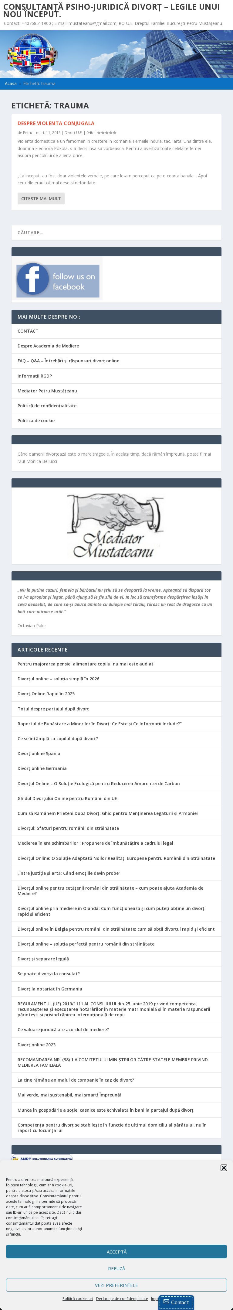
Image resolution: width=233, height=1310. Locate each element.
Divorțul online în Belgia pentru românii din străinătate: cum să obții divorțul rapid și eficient (116, 929)
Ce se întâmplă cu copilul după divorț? (58, 738)
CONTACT (28, 331)
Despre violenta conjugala (56, 123)
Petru (27, 132)
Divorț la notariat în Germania (50, 989)
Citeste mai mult (41, 198)
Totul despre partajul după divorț (53, 709)
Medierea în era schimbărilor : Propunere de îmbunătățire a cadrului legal (95, 843)
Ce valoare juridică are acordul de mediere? (63, 1029)
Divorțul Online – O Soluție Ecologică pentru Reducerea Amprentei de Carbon (99, 783)
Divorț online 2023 (37, 1045)
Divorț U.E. (74, 132)
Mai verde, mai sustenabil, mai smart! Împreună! (69, 1095)
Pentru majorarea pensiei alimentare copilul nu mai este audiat (86, 664)
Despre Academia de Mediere (48, 346)
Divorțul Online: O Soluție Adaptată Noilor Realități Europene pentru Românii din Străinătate (116, 858)
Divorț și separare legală (43, 959)
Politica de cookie (36, 420)
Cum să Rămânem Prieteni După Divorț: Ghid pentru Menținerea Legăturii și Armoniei (108, 813)
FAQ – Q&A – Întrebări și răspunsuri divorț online (68, 361)
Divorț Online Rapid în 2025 (46, 693)
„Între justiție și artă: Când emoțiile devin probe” (69, 873)
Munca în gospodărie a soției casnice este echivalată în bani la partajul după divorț (106, 1110)
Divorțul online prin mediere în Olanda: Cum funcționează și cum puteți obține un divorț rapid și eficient (111, 911)
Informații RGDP (35, 376)
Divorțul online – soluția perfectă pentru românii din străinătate (86, 944)
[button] (224, 1168)
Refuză (116, 1268)
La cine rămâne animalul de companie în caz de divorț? (76, 1080)
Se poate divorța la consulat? (49, 974)
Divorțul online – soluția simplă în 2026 (58, 679)
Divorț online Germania (42, 768)
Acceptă (117, 1252)
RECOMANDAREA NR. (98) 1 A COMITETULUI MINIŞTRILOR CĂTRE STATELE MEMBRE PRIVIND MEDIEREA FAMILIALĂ (113, 1062)
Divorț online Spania (39, 753)
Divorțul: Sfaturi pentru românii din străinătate (68, 828)
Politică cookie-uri (77, 1298)
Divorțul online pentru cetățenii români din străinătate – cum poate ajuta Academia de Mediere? (110, 890)
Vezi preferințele (116, 1285)
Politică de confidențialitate (47, 406)
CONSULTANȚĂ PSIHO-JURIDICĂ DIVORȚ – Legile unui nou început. (111, 10)
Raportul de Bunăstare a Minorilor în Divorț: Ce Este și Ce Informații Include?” (100, 724)
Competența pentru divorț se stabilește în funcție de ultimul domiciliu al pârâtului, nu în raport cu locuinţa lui (112, 1127)
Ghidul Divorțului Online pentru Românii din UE (67, 798)
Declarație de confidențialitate (122, 1298)
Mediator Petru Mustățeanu (47, 391)
